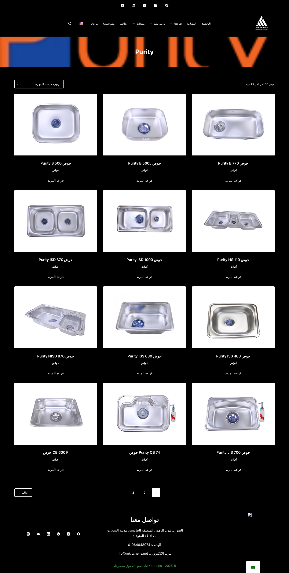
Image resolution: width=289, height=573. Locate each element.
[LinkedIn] (133, 5)
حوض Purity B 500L (144, 163)
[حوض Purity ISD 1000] (144, 221)
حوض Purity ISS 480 (233, 356)
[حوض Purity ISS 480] (233, 317)
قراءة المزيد (233, 181)
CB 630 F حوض (55, 452)
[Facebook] (167, 5)
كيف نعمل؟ (109, 23)
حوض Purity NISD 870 (55, 356)
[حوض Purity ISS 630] (144, 317)
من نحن (94, 23)
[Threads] (28, 534)
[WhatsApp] (144, 5)
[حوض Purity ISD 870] (55, 221)
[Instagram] (156, 5)
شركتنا (178, 23)
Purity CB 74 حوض (144, 452)
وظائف (124, 23)
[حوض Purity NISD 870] (55, 317)
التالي (25, 492)
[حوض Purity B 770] (233, 124)
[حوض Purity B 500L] (144, 124)
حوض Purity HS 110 (233, 260)
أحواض (233, 170)
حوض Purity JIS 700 (233, 452)
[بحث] (70, 23)
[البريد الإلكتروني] (122, 5)
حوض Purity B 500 (55, 163)
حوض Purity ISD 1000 (144, 260)
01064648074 (139, 545)
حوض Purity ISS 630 (145, 356)
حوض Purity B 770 (233, 163)
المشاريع (191, 23)
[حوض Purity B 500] (55, 124)
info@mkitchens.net (132, 553)
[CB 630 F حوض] (55, 414)
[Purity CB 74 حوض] (144, 414)
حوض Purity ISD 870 (56, 260)
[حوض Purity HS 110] (233, 221)
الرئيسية (206, 23)
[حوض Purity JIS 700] (233, 414)
